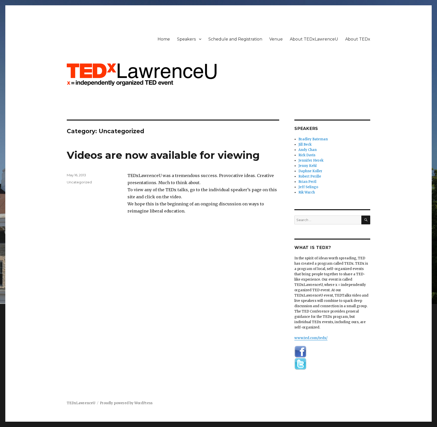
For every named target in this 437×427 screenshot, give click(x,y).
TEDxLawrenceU (81, 403)
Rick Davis (306, 155)
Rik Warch (306, 192)
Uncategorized (79, 182)
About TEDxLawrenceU (314, 39)
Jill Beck (305, 144)
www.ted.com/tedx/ (310, 338)
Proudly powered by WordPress (126, 403)
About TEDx (357, 39)
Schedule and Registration (235, 39)
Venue (276, 39)
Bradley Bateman (313, 139)
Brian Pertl (307, 182)
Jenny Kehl (307, 166)
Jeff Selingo (308, 187)
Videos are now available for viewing (163, 155)
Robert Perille (309, 176)
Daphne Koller (310, 171)
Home (164, 39)
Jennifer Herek (310, 160)
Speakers (186, 39)
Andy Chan (307, 150)
